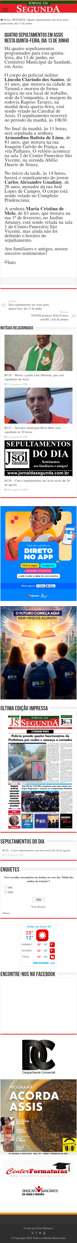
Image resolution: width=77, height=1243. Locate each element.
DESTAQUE (18, 19)
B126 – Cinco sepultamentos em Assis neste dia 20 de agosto (36, 850)
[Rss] (32, 1233)
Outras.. (6, 913)
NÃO (10, 892)
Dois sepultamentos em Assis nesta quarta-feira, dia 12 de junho (29, 305)
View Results (38, 906)
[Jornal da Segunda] (38, 7)
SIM (10, 887)
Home (6, 19)
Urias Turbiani (44, 1228)
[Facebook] (36, 1233)
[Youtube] (44, 1233)
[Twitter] (40, 1233)
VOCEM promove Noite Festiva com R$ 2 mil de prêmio (49, 315)
